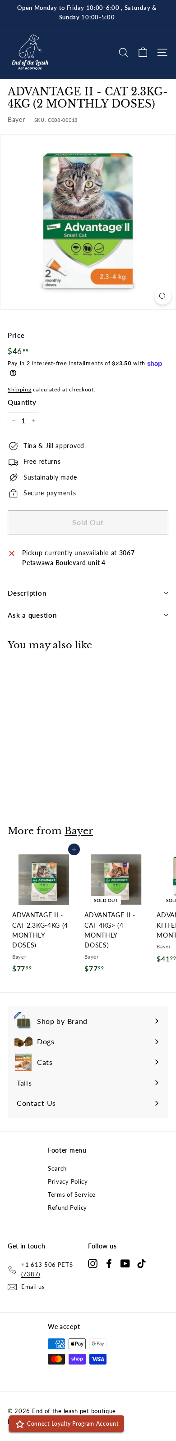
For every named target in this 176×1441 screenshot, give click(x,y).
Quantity (22, 402)
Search (57, 1168)
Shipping (20, 389)
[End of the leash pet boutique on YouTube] (125, 1263)
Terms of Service (72, 1194)
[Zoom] (162, 296)
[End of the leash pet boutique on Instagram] (92, 1263)
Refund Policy (67, 1207)
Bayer (16, 119)
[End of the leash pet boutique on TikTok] (141, 1263)
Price (16, 335)
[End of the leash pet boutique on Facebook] (109, 1263)
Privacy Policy (68, 1181)
